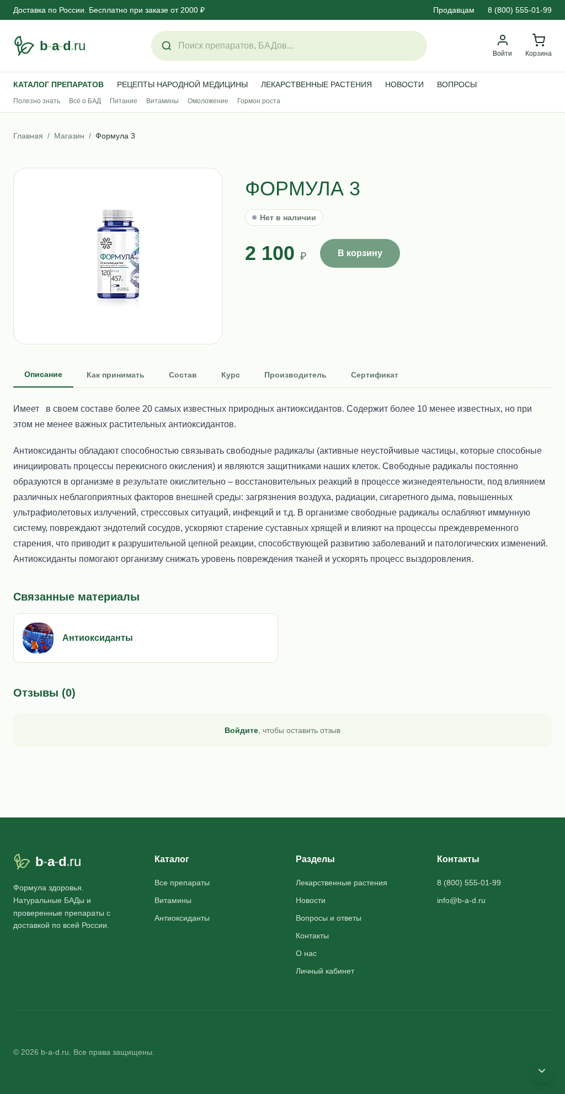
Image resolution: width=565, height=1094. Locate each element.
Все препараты (182, 882)
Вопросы (457, 84)
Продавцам (454, 10)
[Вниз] (542, 1071)
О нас (306, 953)
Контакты (312, 935)
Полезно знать (36, 101)
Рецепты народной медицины (182, 84)
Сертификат (374, 374)
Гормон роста (258, 101)
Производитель (295, 374)
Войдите (241, 730)
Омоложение (208, 101)
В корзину (360, 253)
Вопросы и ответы (328, 918)
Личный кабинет (325, 970)
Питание (123, 101)
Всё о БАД (85, 101)
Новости (404, 84)
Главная (28, 135)
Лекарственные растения (316, 84)
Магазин (69, 135)
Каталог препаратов (58, 84)
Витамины (162, 101)
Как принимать (116, 374)
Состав (183, 374)
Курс (230, 374)
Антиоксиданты (182, 918)
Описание (43, 374)
